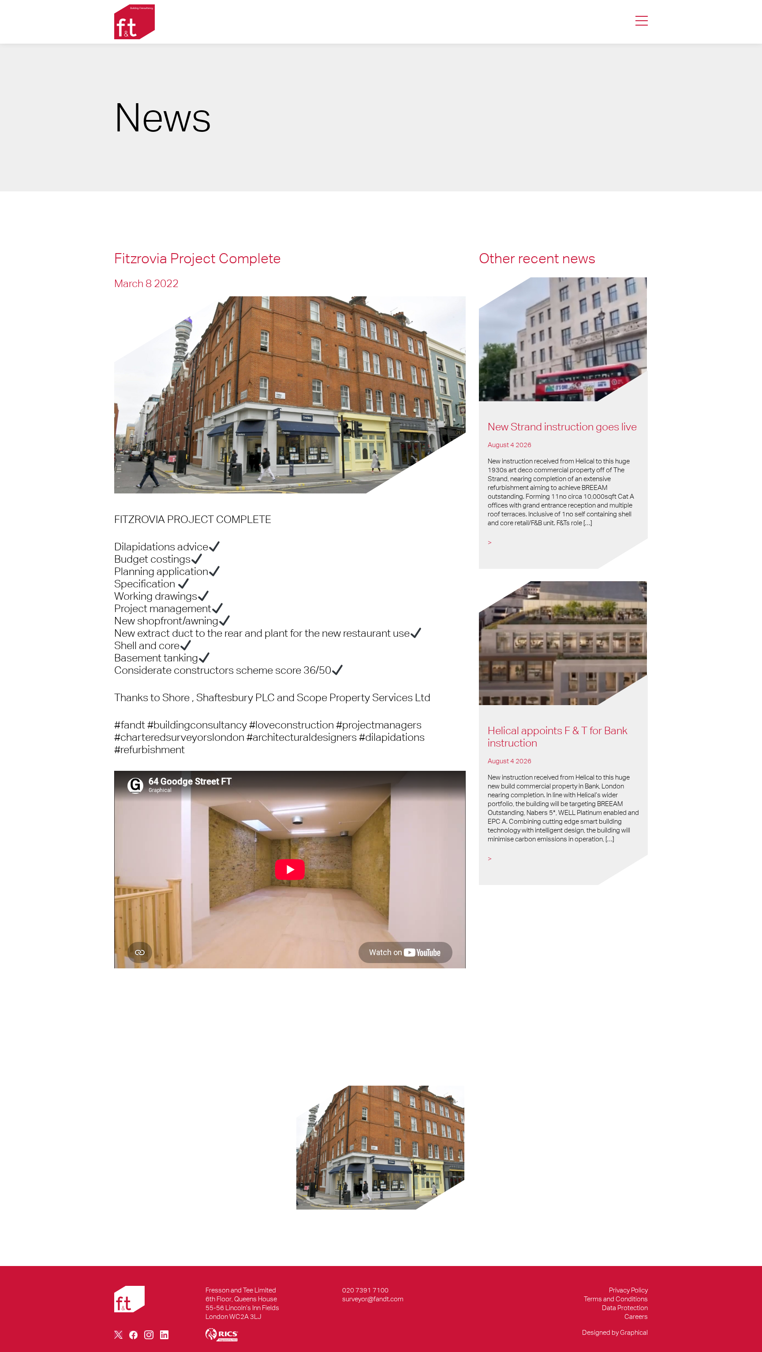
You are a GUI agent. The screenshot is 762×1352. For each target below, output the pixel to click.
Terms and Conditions (616, 1299)
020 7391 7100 (365, 1290)
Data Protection (625, 1307)
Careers (636, 1316)
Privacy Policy (628, 1290)
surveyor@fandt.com (372, 1299)
